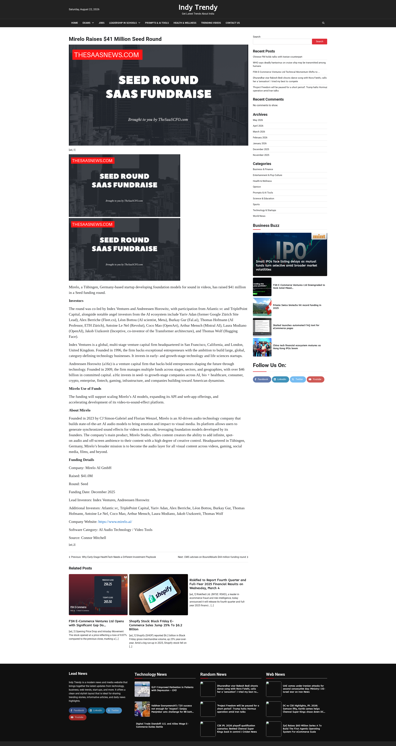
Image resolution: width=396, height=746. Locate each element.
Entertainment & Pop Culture (267, 175)
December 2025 (261, 149)
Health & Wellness (185, 23)
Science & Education (263, 198)
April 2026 (258, 125)
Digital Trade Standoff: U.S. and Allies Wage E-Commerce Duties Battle (162, 725)
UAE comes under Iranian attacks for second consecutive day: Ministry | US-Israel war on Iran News (304, 688)
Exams (86, 23)
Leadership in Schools (123, 23)
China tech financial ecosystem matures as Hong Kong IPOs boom (297, 347)
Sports (256, 204)
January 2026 (260, 143)
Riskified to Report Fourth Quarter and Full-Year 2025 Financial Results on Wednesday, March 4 (217, 584)
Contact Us (233, 23)
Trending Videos (211, 23)
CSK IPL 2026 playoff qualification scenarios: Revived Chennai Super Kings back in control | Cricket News (237, 728)
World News (259, 216)
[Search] (323, 23)
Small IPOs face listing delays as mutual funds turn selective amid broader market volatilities (286, 265)
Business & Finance (263, 169)
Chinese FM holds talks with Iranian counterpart (277, 56)
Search (256, 36)
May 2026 (258, 120)
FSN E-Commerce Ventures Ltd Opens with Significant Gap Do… (96, 623)
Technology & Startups (264, 210)
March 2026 (259, 131)
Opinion (257, 186)
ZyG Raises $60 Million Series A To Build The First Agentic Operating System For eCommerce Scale (302, 728)
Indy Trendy (198, 6)
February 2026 (260, 137)
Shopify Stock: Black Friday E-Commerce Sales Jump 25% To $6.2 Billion (155, 625)
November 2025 (261, 155)
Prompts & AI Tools (157, 23)
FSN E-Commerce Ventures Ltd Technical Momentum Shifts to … (286, 72)
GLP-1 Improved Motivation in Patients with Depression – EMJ (172, 689)
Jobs (101, 23)
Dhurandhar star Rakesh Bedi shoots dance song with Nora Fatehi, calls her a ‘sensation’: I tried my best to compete (237, 690)
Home (74, 23)
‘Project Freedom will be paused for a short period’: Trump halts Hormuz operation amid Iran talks (238, 708)
